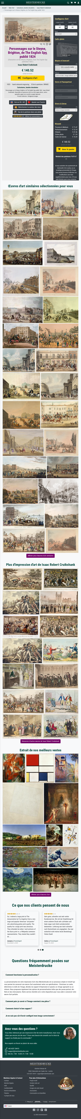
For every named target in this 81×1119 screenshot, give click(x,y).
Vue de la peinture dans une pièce (29, 112)
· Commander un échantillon (37, 1093)
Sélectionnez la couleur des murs (29, 107)
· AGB (5, 1086)
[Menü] (2, 3)
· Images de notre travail (36, 1088)
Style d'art (11, 8)
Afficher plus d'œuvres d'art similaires (40, 556)
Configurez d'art (29, 78)
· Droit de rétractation (10, 1091)
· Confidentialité (8, 1088)
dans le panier (67, 149)
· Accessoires (33, 1091)
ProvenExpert (18, 941)
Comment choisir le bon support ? (19, 1008)
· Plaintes (6, 1093)
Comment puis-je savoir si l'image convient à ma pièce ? (28, 1001)
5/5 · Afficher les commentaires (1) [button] (32, 116)
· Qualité (31, 1086)
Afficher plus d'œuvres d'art (40, 895)
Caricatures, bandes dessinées (25, 8)
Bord (56, 31)
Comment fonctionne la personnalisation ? (22, 975)
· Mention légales (9, 1083)
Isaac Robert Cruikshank (44, 8)
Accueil (4, 8)
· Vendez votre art (34, 1083)
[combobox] (66, 34)
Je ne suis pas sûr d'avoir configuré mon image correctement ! (30, 1016)
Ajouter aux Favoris (37, 102)
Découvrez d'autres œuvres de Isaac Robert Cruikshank (40, 741)
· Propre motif (33, 1081)
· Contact (6, 1081)
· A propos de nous (9, 1096)
